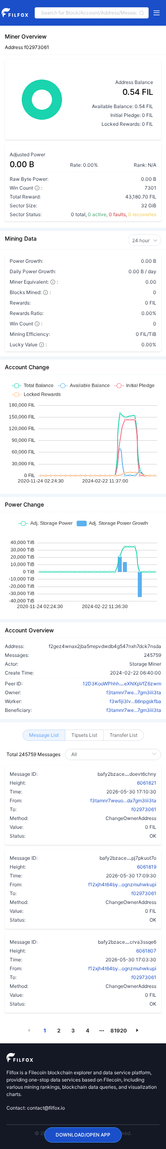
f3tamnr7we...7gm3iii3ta (133, 692)
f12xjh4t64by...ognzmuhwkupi (122, 884)
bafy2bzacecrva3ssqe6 (127, 941)
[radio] (44, 735)
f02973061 (143, 809)
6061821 (146, 783)
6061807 (146, 951)
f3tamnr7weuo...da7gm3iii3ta (123, 800)
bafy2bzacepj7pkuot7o (128, 858)
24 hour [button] (141, 240)
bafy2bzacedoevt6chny (127, 774)
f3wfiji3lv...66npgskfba (135, 701)
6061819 (146, 867)
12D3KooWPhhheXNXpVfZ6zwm (122, 683)
